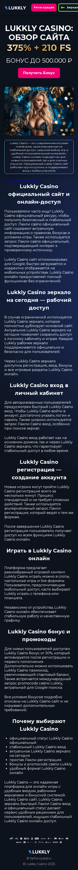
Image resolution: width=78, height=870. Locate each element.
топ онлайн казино (21, 180)
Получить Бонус (39, 73)
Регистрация (44, 7)
